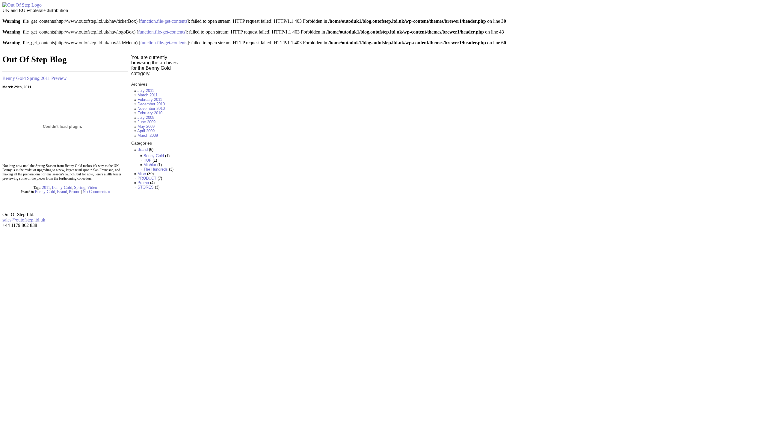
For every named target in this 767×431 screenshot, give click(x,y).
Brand (62, 191)
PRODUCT (147, 178)
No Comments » (96, 191)
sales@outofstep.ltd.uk (23, 219)
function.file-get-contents (163, 21)
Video (92, 187)
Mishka (150, 165)
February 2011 (150, 99)
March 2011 (148, 95)
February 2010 (150, 113)
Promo (74, 191)
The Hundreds (156, 169)
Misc (142, 174)
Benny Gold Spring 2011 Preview (34, 78)
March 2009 (148, 135)
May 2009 (146, 126)
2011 (46, 187)
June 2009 (146, 122)
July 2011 (146, 90)
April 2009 (146, 131)
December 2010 (151, 104)
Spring (79, 187)
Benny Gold (62, 187)
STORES (146, 187)
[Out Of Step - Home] (22, 4)
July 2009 (146, 117)
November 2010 (151, 108)
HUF (147, 160)
